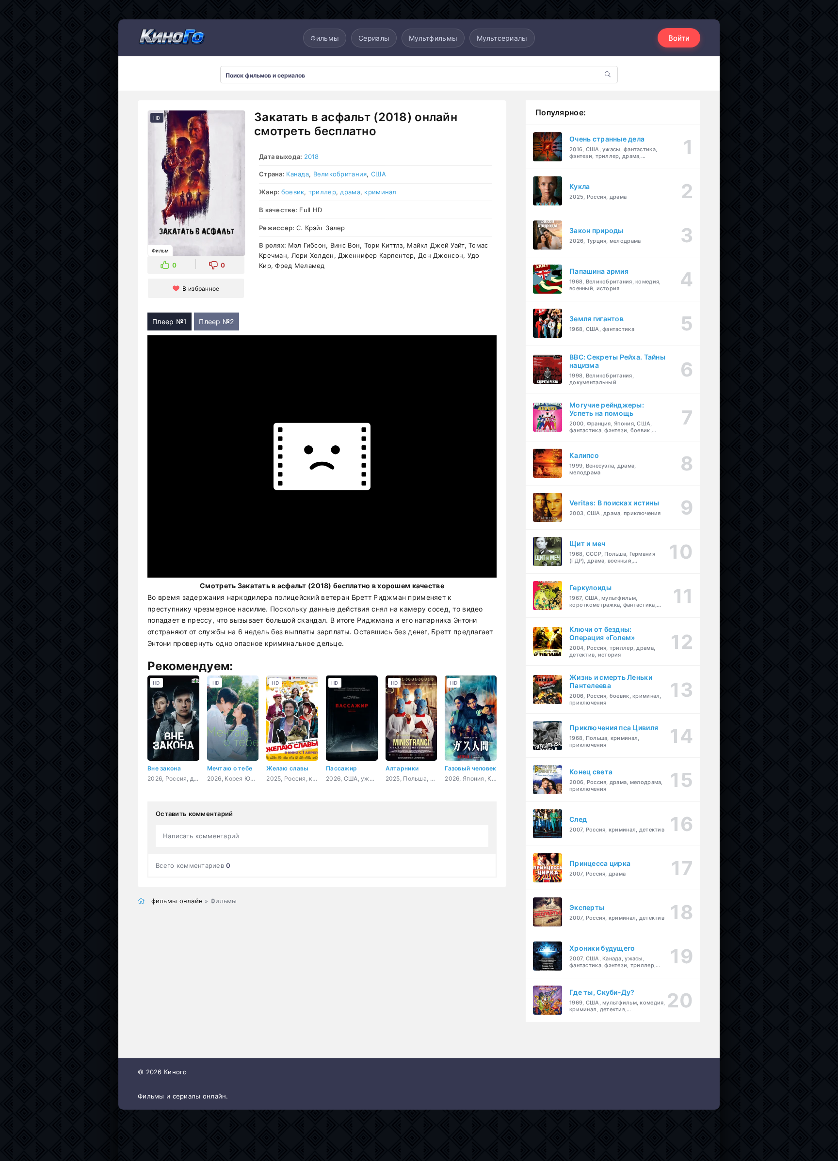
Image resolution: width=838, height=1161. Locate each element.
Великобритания (340, 174)
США (378, 174)
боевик (293, 192)
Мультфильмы (433, 38)
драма (350, 192)
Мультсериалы (502, 38)
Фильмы (324, 38)
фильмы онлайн (177, 901)
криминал (380, 192)
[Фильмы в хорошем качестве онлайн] (172, 37)
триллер (322, 192)
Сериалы (373, 38)
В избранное (200, 288)
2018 (311, 156)
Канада (297, 174)
